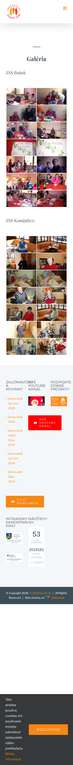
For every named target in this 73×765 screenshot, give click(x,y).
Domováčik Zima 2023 (14, 476)
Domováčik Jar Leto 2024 (14, 458)
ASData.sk (57, 597)
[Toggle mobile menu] (65, 8)
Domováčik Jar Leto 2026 (14, 403)
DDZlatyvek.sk (42, 593)
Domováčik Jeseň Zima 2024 (14, 438)
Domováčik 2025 (14, 419)
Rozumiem (48, 729)
